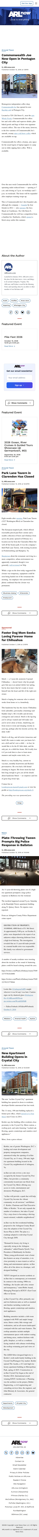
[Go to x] (6, 1453)
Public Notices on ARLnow (19, 1476)
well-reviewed (14, 565)
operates (23, 208)
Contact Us (19, 1461)
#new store (25, 300)
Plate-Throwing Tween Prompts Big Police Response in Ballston (18, 841)
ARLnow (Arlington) (20, 1488)
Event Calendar (19, 1469)
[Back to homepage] (7, 3)
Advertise (19, 1457)
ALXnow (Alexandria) (19, 1492)
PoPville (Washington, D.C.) (19, 1503)
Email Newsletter (19, 1465)
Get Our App (27, 3)
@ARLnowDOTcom (14, 998)
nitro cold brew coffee (22, 133)
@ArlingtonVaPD (19, 989)
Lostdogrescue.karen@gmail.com (14, 787)
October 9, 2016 (10, 1009)
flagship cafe (6, 110)
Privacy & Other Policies (19, 1473)
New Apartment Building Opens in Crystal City (14, 1056)
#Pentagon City (19, 305)
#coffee (14, 300)
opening (19, 518)
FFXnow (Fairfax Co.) (19, 1496)
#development (8, 1408)
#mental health (20, 1018)
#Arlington (29, 995)
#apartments (7, 1403)
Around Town (8, 50)
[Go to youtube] (22, 1453)
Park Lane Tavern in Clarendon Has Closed (18, 474)
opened (29, 217)
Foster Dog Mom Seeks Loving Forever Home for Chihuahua (18, 636)
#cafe (5, 300)
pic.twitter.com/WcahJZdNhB (15, 1001)
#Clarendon (24, 593)
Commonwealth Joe (9, 107)
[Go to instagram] (17, 1453)
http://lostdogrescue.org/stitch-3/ (21, 790)
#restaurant (7, 598)
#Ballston (7, 1018)
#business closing (9, 593)
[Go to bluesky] (33, 1453)
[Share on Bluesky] (22, 312)
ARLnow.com (9, 67)
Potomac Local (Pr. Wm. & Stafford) (19, 1507)
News (4, 833)
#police (32, 1018)
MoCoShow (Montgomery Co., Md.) (19, 1499)
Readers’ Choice (19, 1480)
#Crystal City (21, 1403)
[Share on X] (17, 312)
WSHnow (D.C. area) (19, 1514)
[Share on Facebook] (11, 312)
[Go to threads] (28, 1453)
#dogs (19, 803)
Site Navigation (19, 1484)
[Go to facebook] (11, 1453)
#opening (6, 305)
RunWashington (19, 1511)
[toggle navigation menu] (36, 3)
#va (5, 998)
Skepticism (6, 556)
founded (24, 205)
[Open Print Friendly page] (28, 312)
